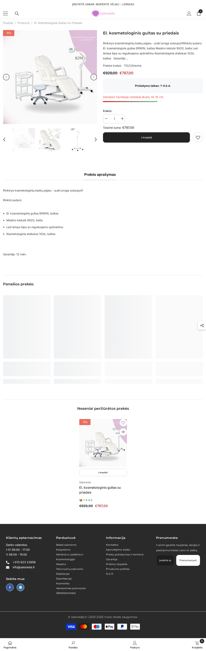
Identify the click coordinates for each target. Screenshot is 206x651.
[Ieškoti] (16, 13)
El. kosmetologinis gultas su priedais (100, 489)
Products (24, 23)
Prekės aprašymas (100, 174)
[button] (6, 77)
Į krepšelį (146, 137)
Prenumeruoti (188, 560)
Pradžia (8, 23)
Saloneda (85, 482)
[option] (50, 77)
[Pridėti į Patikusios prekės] (123, 422)
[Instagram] (20, 587)
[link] (198, 137)
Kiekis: (107, 111)
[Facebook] (10, 587)
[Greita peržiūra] (123, 432)
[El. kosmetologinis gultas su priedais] (103, 443)
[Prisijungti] (189, 13)
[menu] (5, 13)
